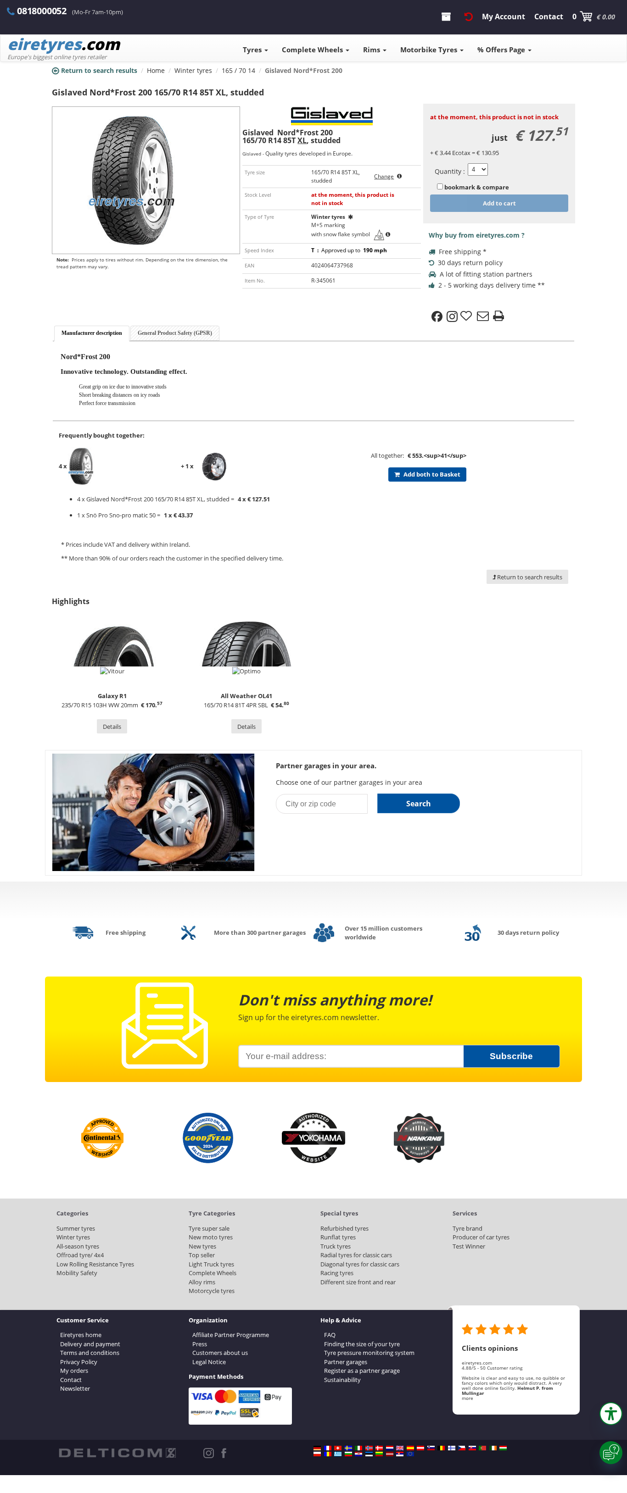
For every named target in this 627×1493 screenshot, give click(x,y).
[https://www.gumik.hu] (503, 1448)
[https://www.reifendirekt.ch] (337, 1448)
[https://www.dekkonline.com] (369, 1448)
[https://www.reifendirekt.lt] (379, 1454)
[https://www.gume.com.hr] (358, 1454)
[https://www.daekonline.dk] (379, 1448)
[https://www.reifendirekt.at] (420, 1448)
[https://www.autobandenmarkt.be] (441, 1448)
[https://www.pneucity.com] (482, 1448)
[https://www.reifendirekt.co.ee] (369, 1454)
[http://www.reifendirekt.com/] (410, 1454)
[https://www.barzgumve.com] (348, 1454)
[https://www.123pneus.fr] (327, 1448)
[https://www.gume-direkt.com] (431, 1448)
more (467, 1398)
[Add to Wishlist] (467, 316)
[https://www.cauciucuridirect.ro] (327, 1454)
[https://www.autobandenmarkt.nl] (389, 1448)
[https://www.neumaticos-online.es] (410, 1448)
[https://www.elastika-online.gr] (337, 1454)
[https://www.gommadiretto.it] (358, 1448)
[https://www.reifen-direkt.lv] (389, 1454)
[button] (610, 1413)
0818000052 (42, 11)
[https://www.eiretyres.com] (493, 1448)
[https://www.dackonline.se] (348, 1448)
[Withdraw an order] (469, 16)
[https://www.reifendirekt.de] (317, 1448)
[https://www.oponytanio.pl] (317, 1454)
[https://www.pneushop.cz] (461, 1448)
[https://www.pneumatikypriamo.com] (472, 1448)
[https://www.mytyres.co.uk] (399, 1448)
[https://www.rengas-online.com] (451, 1448)
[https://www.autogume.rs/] (399, 1454)
